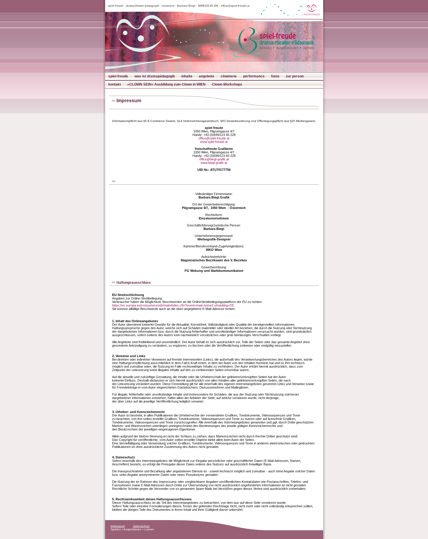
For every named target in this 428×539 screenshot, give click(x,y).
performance (254, 76)
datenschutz (141, 526)
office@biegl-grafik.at (214, 159)
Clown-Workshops (227, 84)
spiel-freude (118, 76)
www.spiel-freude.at (214, 141)
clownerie (229, 76)
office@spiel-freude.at (214, 138)
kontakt (114, 84)
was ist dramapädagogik (155, 76)
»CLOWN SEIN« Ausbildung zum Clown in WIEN (166, 84)
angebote (206, 76)
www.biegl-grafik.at (214, 162)
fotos (275, 76)
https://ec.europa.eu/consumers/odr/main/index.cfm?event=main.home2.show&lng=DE (173, 305)
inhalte (186, 76)
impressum (118, 526)
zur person (295, 76)
